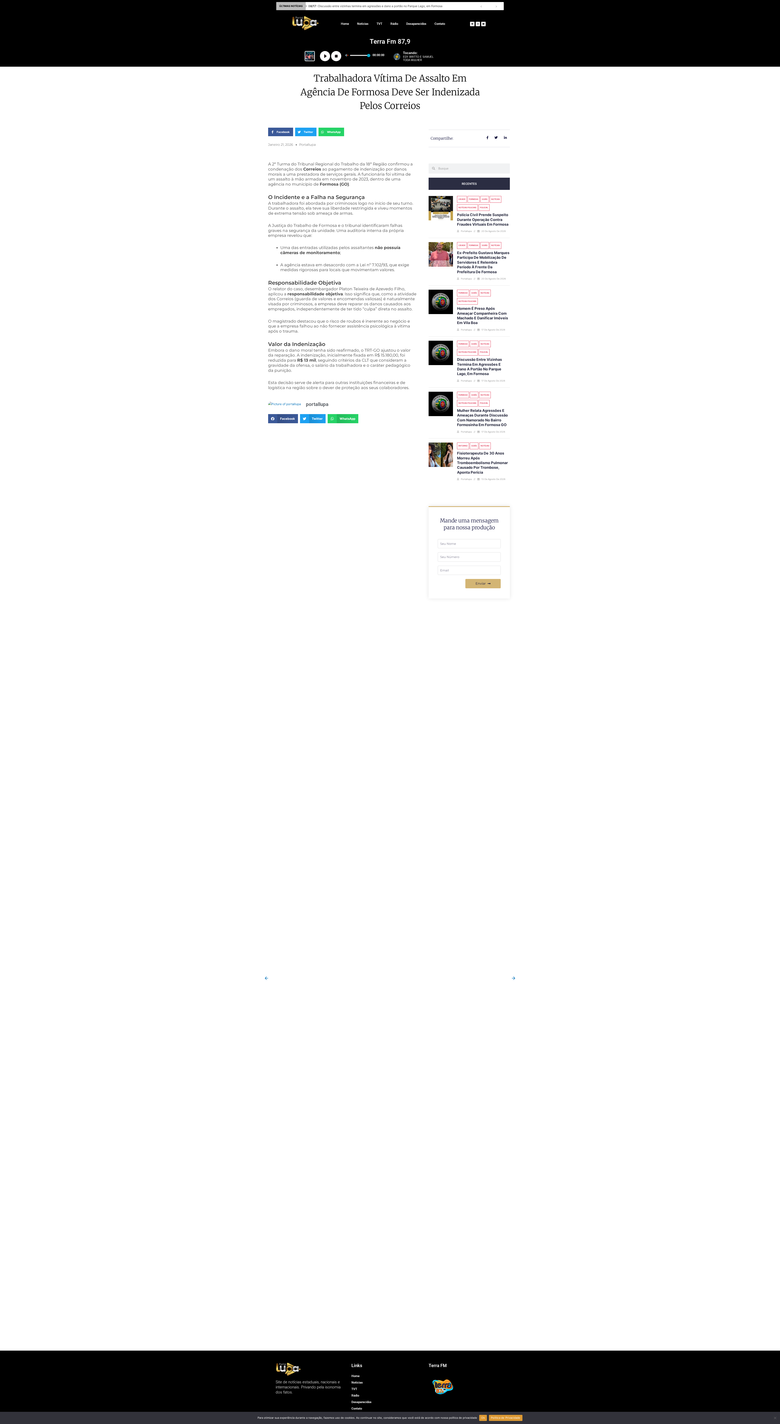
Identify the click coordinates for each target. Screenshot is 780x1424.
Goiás (485, 199)
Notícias (362, 24)
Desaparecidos (416, 24)
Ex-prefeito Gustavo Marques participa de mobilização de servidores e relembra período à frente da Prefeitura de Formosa (483, 262)
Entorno (463, 446)
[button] (283, 418)
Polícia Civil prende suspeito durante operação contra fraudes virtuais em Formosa (482, 219)
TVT (379, 24)
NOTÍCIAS (495, 199)
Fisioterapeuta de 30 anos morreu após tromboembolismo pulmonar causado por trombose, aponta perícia (482, 462)
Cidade (461, 199)
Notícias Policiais (467, 207)
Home (345, 24)
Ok (483, 1417)
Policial (484, 207)
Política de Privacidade (505, 1417)
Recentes (469, 183)
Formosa (473, 199)
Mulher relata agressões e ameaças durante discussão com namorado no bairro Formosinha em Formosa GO (384, 6)
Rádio (394, 24)
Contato (439, 24)
